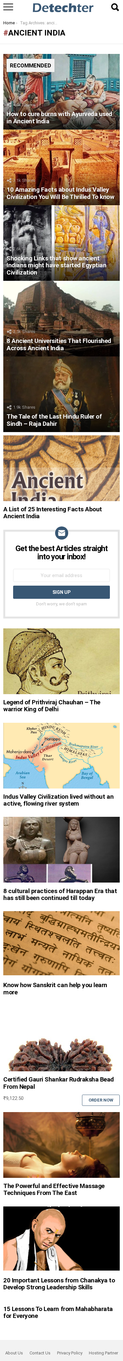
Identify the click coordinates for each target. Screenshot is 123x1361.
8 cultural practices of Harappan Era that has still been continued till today (60, 894)
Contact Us (40, 1352)
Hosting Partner (103, 1352)
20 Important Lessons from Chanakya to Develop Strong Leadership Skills (59, 1283)
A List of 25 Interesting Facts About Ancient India (52, 512)
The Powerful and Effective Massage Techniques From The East (54, 1189)
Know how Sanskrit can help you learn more (55, 988)
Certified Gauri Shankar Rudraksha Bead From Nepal (58, 1083)
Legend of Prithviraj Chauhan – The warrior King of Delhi (51, 705)
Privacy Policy (69, 1352)
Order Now (101, 1100)
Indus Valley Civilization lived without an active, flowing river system (58, 800)
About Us (14, 1352)
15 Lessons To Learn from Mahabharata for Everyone (58, 1312)
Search (115, 7)
